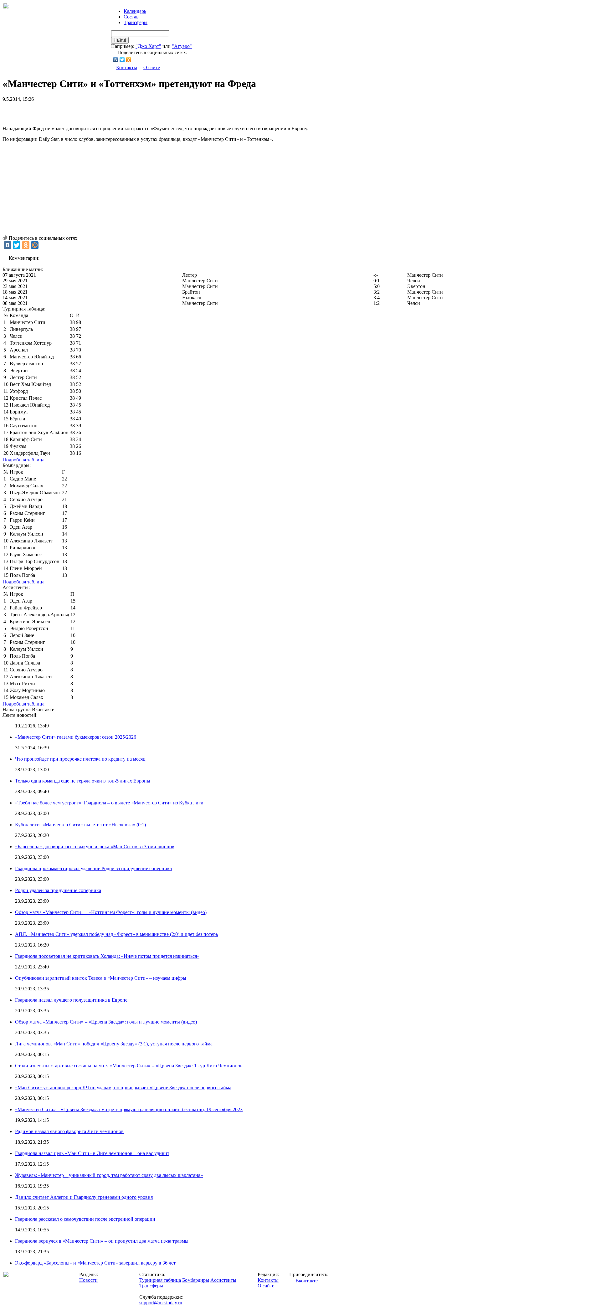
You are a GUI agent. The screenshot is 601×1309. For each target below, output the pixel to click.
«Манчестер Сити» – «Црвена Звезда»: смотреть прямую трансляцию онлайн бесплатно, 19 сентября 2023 (129, 1109)
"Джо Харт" (148, 46)
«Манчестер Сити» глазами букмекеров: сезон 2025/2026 (75, 737)
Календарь (135, 11)
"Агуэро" (182, 46)
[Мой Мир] (35, 245)
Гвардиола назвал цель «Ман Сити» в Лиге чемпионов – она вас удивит (92, 1153)
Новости (88, 1280)
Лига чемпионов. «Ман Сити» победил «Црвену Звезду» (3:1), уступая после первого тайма (114, 1043)
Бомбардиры (195, 1280)
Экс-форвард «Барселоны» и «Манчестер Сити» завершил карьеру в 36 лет (95, 1262)
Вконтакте (306, 1280)
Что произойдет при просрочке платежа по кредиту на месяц (80, 759)
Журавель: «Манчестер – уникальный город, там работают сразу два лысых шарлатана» (109, 1175)
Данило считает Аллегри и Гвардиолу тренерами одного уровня (84, 1197)
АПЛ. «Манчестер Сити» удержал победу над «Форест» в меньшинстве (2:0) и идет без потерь (116, 934)
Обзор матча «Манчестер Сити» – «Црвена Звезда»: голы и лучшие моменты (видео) (106, 1021)
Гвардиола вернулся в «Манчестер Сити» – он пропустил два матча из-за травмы (101, 1241)
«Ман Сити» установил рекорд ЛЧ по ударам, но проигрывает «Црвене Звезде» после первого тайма (123, 1087)
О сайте (151, 67)
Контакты (126, 67)
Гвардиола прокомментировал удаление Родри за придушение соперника (93, 868)
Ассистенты (223, 1280)
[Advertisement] (76, 111)
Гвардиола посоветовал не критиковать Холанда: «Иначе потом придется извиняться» (107, 956)
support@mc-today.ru (160, 1302)
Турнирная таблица (160, 1280)
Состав (131, 16)
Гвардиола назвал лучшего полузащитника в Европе (71, 1000)
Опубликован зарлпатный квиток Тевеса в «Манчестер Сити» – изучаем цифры (100, 978)
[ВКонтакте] (115, 60)
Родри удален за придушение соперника (58, 890)
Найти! (120, 40)
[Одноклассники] (129, 60)
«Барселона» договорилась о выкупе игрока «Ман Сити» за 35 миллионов (94, 846)
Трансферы (135, 22)
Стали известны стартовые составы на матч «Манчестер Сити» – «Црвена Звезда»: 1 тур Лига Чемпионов (129, 1065)
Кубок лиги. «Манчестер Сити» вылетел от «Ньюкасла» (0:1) (80, 824)
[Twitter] (122, 60)
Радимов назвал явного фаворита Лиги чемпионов (69, 1131)
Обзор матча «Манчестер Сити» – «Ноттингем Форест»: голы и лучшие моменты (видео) (111, 912)
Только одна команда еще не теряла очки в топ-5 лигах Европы (82, 780)
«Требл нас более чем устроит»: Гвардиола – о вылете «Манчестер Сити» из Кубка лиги (109, 802)
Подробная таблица (23, 459)
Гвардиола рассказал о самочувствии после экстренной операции (85, 1219)
